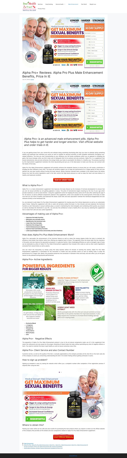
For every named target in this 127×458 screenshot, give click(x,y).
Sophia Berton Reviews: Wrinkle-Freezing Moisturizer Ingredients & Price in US (43, 448)
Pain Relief (84, 4)
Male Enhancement (73, 4)
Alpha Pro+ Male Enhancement (63, 445)
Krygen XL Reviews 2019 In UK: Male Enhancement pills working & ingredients (43, 446)
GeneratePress (73, 455)
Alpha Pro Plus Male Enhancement (40, 445)
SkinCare (40, 4)
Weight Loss (93, 4)
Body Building (49, 4)
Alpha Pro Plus (27, 445)
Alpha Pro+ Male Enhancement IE (79, 445)
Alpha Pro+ (52, 445)
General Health (59, 4)
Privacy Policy (41, 8)
